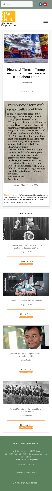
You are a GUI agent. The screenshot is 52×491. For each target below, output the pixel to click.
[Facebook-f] (41, 4)
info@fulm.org (20, 459)
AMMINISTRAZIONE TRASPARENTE (26, 483)
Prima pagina (29, 264)
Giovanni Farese (26, 82)
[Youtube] (45, 4)
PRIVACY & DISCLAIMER (26, 472)
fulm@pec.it (33, 459)
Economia (21, 264)
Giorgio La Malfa (26, 252)
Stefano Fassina (26, 360)
